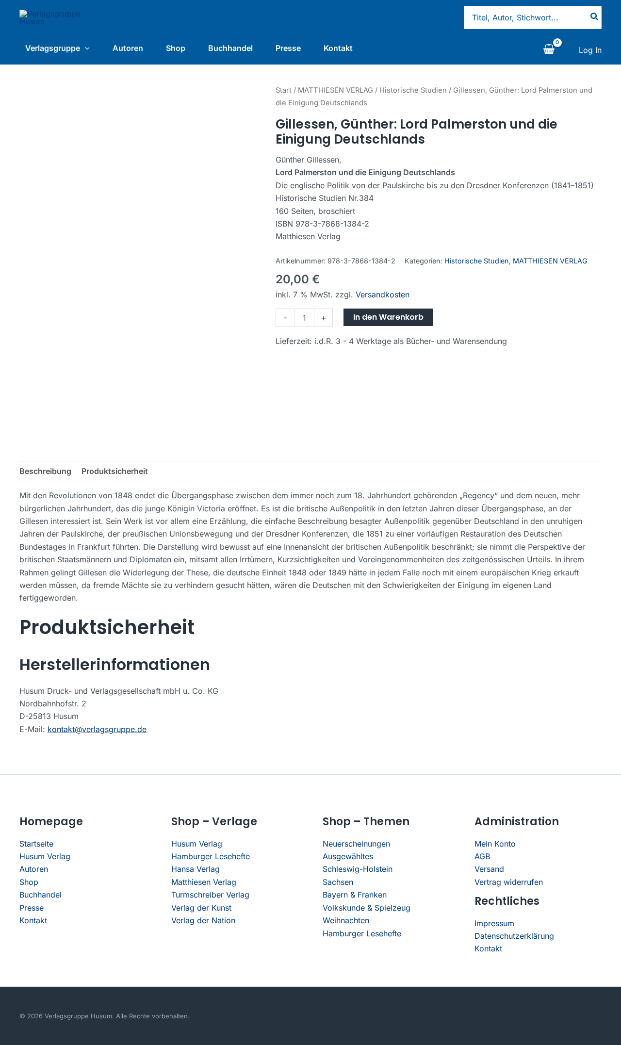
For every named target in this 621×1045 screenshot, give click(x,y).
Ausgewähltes (348, 856)
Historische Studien (413, 90)
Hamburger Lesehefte (210, 856)
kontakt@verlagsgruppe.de (97, 729)
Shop (175, 48)
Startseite (36, 844)
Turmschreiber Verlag (210, 894)
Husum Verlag (44, 856)
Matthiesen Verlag (203, 882)
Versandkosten (382, 294)
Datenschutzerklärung (514, 936)
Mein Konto (495, 844)
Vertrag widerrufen (508, 882)
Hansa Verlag (195, 869)
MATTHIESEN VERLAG (335, 90)
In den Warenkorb (388, 317)
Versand (489, 869)
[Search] (594, 17)
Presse (288, 48)
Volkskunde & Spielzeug (366, 908)
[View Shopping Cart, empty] (549, 50)
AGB (482, 856)
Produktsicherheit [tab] (115, 471)
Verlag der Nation (203, 920)
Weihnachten (346, 920)
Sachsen (338, 882)
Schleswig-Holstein (357, 869)
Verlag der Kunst (201, 908)
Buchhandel (230, 48)
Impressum (494, 923)
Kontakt (338, 48)
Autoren (128, 48)
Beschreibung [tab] (45, 471)
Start (284, 90)
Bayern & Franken (355, 894)
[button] (85, 48)
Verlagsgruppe (52, 48)
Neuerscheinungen (356, 844)
